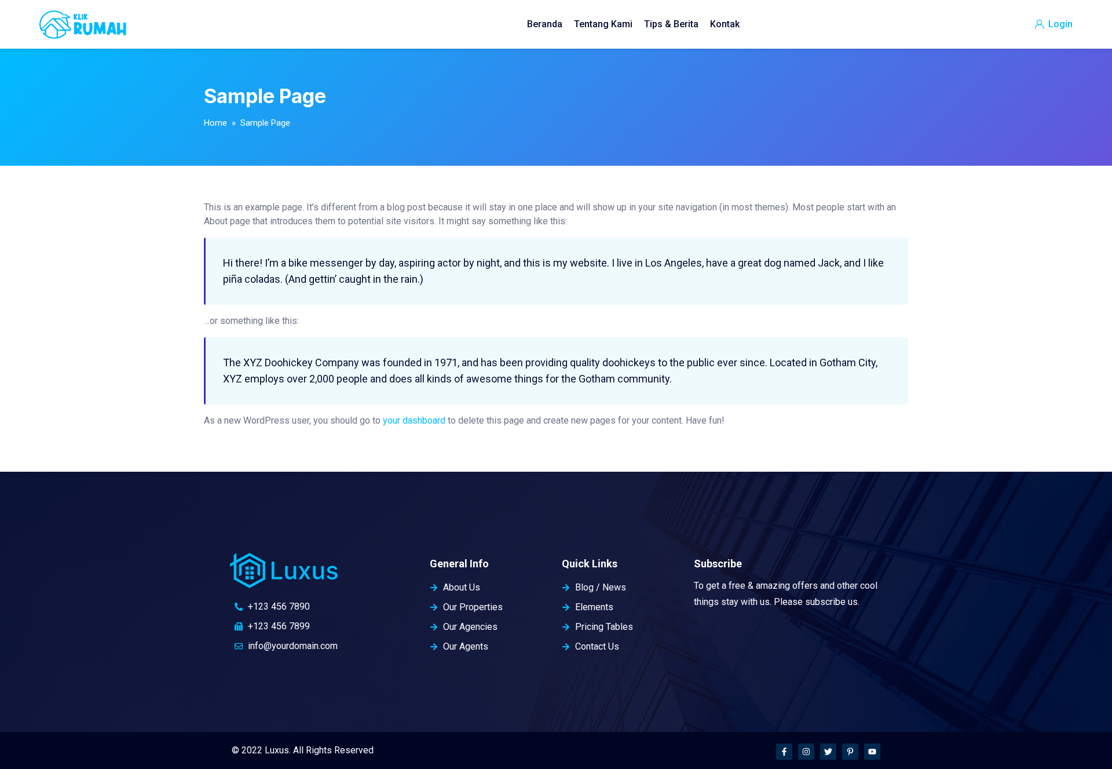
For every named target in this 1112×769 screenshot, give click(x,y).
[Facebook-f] (784, 752)
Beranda (544, 24)
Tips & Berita (671, 24)
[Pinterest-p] (850, 752)
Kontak (725, 24)
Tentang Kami (603, 24)
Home (215, 123)
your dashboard (414, 420)
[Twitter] (828, 752)
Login (1059, 24)
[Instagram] (806, 752)
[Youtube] (872, 752)
